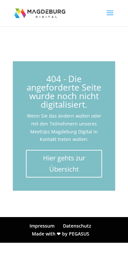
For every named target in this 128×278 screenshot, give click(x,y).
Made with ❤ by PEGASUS (60, 234)
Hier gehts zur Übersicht (64, 163)
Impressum (42, 226)
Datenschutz (77, 226)
